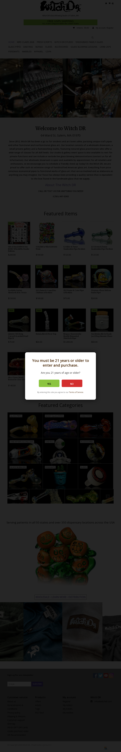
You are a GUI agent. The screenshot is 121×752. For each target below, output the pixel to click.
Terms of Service (76, 392)
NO (72, 384)
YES (49, 384)
